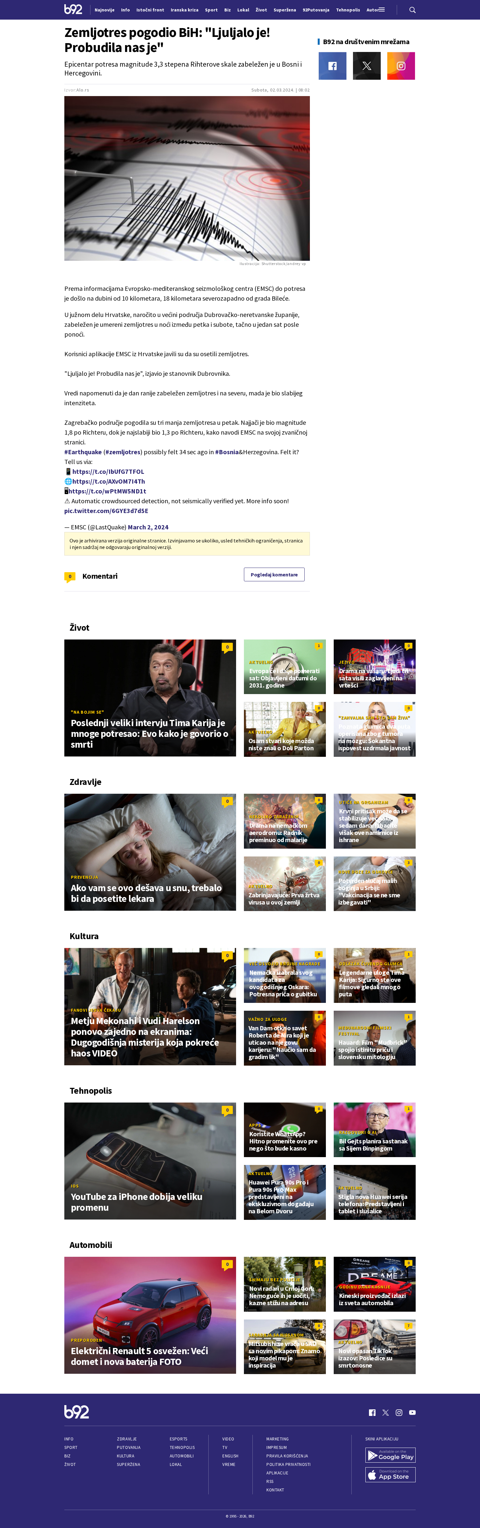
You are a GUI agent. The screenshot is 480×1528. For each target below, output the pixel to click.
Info (68, 1439)
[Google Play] (390, 1456)
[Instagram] (401, 66)
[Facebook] (332, 66)
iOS (75, 1186)
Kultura (125, 1456)
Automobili (182, 1456)
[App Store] (390, 1475)
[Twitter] (367, 66)
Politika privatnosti (288, 1464)
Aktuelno (261, 662)
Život (70, 1464)
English (230, 1456)
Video (228, 1439)
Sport (71, 1447)
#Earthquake (83, 452)
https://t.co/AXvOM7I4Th (108, 481)
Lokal (176, 1464)
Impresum (276, 1447)
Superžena (128, 1464)
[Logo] (73, 9)
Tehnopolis (182, 1447)
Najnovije (105, 10)
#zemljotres (122, 452)
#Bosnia (227, 452)
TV (224, 1447)
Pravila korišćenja (287, 1456)
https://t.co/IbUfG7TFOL (108, 471)
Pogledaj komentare (274, 574)
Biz (67, 1456)
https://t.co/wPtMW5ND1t (107, 491)
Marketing (277, 1439)
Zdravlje (127, 1439)
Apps (255, 1125)
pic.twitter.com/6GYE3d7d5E (106, 511)
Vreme (229, 1464)
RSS (270, 1481)
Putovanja (128, 1447)
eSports (178, 1439)
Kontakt (275, 1490)
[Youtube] (412, 1412)
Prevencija (84, 877)
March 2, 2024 (148, 527)
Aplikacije (277, 1473)
